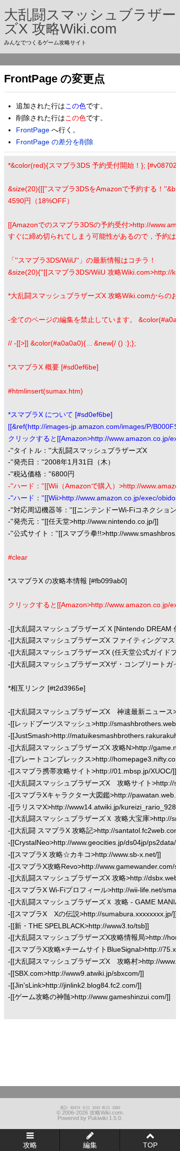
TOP (150, 1145)
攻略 (30, 1145)
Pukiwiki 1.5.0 (104, 1118)
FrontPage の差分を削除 (55, 142)
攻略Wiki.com (106, 1113)
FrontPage (33, 130)
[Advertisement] (58, 1048)
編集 (90, 1145)
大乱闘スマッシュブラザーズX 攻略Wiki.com (90, 21)
